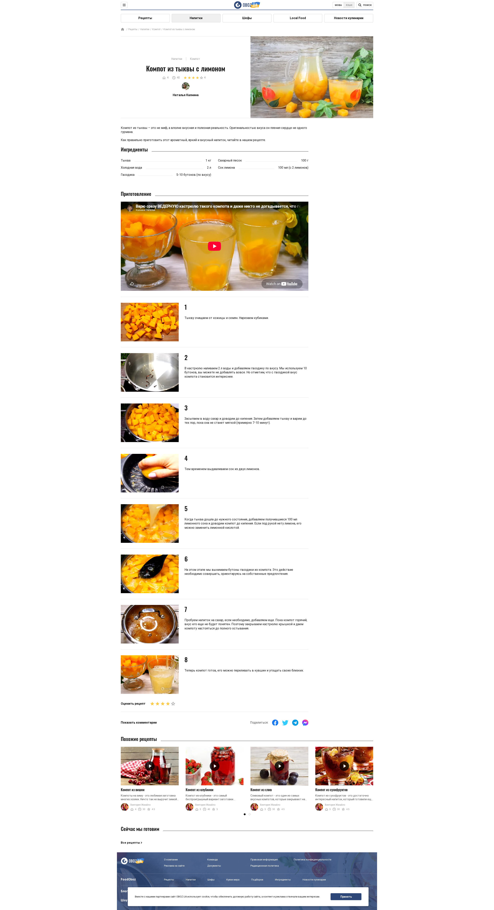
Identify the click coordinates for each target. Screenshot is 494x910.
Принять (346, 896)
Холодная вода (131, 167)
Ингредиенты (283, 879)
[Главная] (122, 29)
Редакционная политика (264, 865)
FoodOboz (128, 879)
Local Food (298, 18)
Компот (156, 29)
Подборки (257, 879)
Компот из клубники (199, 789)
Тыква (125, 160)
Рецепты (145, 18)
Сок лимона (226, 167)
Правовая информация (264, 859)
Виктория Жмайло (140, 804)
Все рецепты (130, 842)
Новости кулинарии (348, 18)
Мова (338, 5)
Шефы (247, 18)
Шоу (124, 900)
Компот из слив (261, 789)
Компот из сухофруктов (331, 789)
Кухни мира (232, 879)
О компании (171, 859)
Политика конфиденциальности (312, 859)
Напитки (196, 18)
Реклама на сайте (174, 865)
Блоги (125, 891)
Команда (212, 859)
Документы (214, 865)
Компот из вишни (133, 789)
